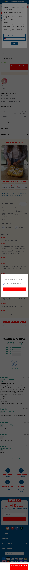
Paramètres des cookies (14, 293)
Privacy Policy (6, 284)
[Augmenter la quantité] (7, 566)
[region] (14, 285)
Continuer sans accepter (22, 276)
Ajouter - (20, 566)
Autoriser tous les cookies (14, 289)
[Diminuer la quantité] (2, 566)
